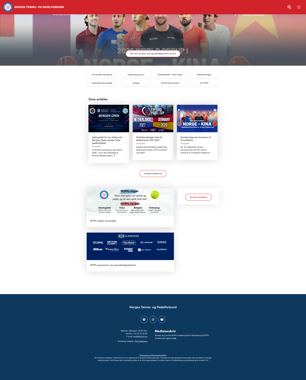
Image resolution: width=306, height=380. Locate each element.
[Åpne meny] (299, 7)
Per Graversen (141, 341)
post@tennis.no (140, 336)
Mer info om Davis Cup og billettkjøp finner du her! (153, 53)
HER (174, 338)
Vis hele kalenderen (198, 197)
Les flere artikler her (153, 173)
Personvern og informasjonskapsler (153, 355)
